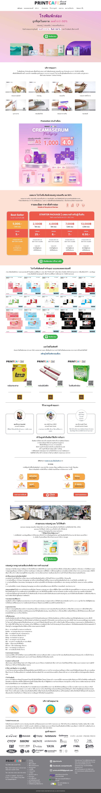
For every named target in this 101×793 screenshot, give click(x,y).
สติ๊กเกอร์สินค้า (32, 763)
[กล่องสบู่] (39, 89)
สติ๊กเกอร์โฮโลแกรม (34, 765)
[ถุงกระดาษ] (16, 107)
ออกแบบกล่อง (32, 767)
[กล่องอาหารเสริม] (62, 107)
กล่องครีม (31, 762)
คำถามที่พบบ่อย (32, 778)
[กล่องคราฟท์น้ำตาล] (85, 89)
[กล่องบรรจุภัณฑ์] (16, 89)
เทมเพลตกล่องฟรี (28, 8)
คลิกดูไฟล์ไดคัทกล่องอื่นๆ (50, 354)
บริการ (37, 8)
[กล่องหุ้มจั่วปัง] (39, 107)
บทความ (61, 8)
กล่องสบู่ (31, 760)
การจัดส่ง (31, 773)
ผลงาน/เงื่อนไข (69, 8)
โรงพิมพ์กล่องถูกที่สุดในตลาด (36, 783)
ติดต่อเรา (79, 8)
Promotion (45, 8)
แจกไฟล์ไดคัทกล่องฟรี (34, 780)
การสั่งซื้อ (31, 769)
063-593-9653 (22, 772)
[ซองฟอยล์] (85, 107)
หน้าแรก (20, 8)
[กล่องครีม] (62, 89)
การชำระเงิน (32, 771)
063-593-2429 (12, 772)
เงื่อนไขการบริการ (33, 774)
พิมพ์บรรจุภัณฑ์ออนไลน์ (34, 782)
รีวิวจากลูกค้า (53, 8)
